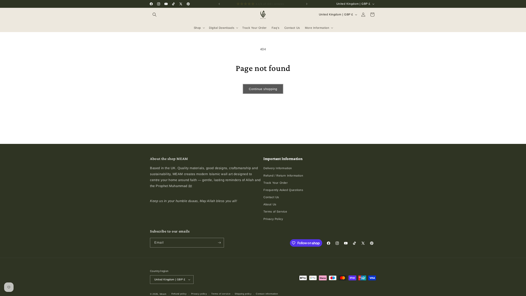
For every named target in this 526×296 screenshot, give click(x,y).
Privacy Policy (273, 219)
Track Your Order (275, 182)
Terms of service (220, 294)
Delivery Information (277, 168)
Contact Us (271, 197)
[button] (154, 14)
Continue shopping (263, 89)
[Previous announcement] (219, 4)
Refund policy (179, 294)
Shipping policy (243, 294)
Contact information (267, 294)
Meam (163, 294)
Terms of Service (275, 211)
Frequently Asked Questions (283, 190)
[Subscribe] (219, 242)
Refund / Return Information (283, 175)
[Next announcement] (306, 4)
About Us (269, 204)
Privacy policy (199, 294)
